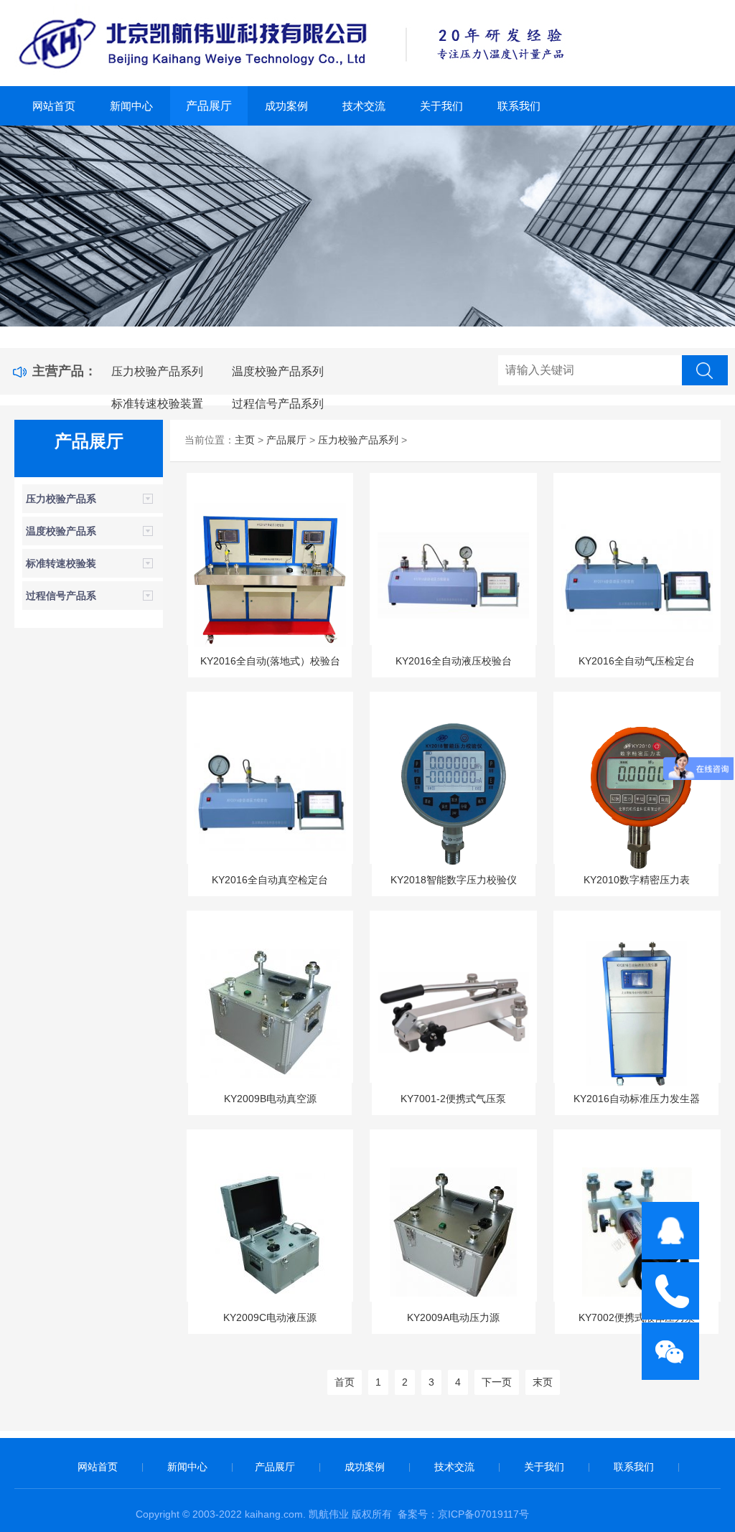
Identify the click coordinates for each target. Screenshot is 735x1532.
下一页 (497, 1382)
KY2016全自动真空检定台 (270, 879)
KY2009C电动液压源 (270, 1317)
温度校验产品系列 (278, 371)
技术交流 (363, 106)
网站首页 (53, 106)
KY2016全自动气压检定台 (637, 661)
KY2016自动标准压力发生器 (637, 1098)
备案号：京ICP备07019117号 (463, 1514)
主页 (245, 440)
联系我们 (518, 106)
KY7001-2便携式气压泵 (453, 1098)
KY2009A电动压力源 (453, 1317)
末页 (543, 1382)
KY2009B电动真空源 (270, 1098)
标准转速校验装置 (157, 404)
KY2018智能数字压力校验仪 (453, 879)
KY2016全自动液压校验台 (453, 661)
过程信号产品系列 (278, 404)
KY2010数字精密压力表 (637, 879)
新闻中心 (131, 106)
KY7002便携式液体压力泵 (637, 1317)
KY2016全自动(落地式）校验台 (270, 661)
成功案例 (286, 106)
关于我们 (441, 106)
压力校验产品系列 (157, 371)
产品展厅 (209, 106)
